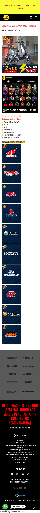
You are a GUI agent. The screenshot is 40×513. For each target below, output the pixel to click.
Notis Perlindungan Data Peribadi (20, 450)
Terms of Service (10, 500)
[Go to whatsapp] (5, 506)
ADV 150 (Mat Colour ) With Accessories (20, 452)
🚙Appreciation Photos (20, 460)
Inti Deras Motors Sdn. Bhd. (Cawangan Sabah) (20, 455)
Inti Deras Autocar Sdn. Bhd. (20, 457)
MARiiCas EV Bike (20, 462)
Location (20, 440)
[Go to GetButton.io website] (5, 510)
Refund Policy (31, 500)
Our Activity (20, 442)
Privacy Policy (21, 500)
